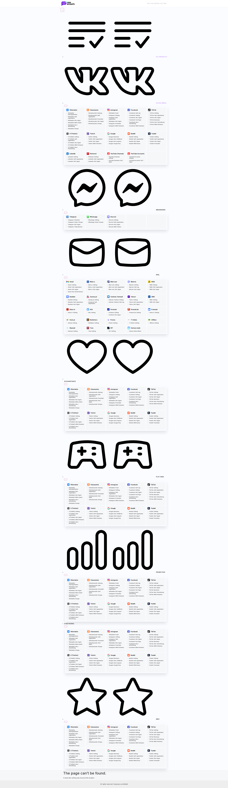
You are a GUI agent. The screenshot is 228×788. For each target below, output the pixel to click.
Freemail (154, 309)
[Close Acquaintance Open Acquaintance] (65, 384)
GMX (153, 297)
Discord (113, 217)
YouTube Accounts (137, 154)
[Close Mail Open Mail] (65, 277)
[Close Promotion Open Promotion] (65, 575)
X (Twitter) (73, 134)
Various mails (135, 328)
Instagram (114, 110)
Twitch (92, 134)
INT (111, 328)
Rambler (72, 297)
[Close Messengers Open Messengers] (65, 212)
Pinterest (93, 154)
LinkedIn (72, 154)
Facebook (134, 110)
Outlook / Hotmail (116, 297)
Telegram (73, 217)
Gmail (71, 282)
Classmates (94, 110)
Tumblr (153, 134)
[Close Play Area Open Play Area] (65, 479)
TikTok (153, 110)
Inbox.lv (72, 309)
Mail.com (113, 282)
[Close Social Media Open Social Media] (65, 106)
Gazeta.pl (93, 297)
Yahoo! (133, 297)
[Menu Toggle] (62, 10)
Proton (112, 320)
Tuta (91, 328)
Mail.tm (133, 282)
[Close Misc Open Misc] (65, 722)
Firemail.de (135, 309)
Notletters (93, 320)
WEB (153, 282)
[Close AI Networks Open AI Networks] (65, 626)
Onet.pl (72, 320)
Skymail (72, 328)
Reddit (133, 134)
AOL (91, 309)
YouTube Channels (117, 154)
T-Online (134, 320)
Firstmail (113, 309)
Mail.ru (92, 282)
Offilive (153, 320)
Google (112, 134)
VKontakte (73, 110)
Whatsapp (93, 217)
